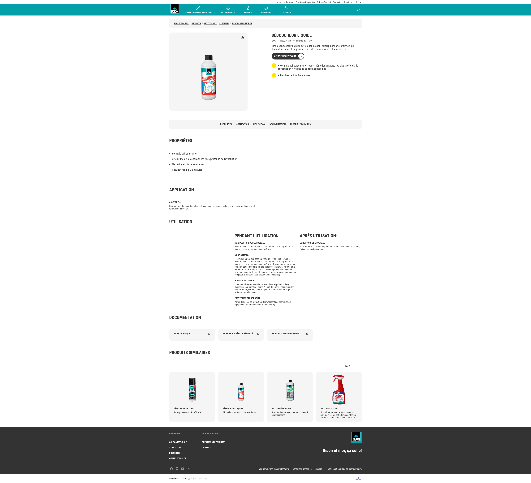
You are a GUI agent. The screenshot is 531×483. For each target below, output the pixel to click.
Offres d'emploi (324, 2)
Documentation (278, 124)
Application (242, 124)
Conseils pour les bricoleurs (198, 12)
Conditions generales (302, 469)
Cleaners (224, 23)
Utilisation (259, 124)
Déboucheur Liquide (242, 23)
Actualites (175, 447)
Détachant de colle (184, 408)
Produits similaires (300, 124)
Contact (336, 2)
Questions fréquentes (305, 2)
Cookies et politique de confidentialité (345, 469)
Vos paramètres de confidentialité (274, 469)
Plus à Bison (285, 12)
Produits (248, 12)
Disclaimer (319, 469)
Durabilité (266, 12)
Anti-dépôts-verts (281, 408)
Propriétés (226, 124)
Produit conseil (228, 12)
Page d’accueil (181, 23)
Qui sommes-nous (178, 442)
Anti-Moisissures (330, 408)
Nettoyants (210, 23)
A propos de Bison (285, 2)
